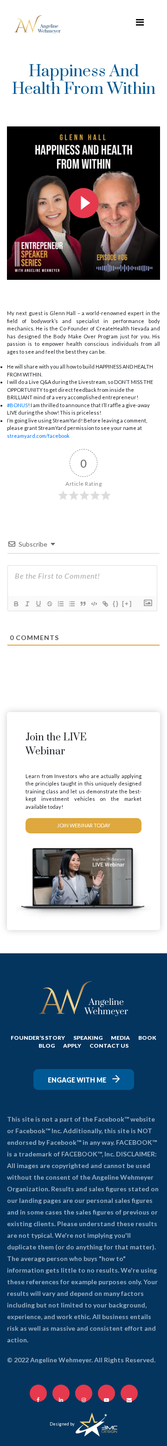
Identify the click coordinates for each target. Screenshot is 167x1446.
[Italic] (26, 603)
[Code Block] (93, 603)
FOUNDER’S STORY (38, 1037)
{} (116, 603)
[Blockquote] (82, 603)
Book (147, 1037)
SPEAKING (88, 1037)
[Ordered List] (60, 603)
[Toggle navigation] (140, 24)
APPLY (72, 1045)
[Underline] (38, 603)
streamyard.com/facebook (38, 436)
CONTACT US (109, 1045)
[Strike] (49, 603)
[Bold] (15, 603)
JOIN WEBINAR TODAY (83, 825)
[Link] (104, 603)
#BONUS (17, 405)
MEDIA (120, 1037)
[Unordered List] (71, 603)
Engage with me (78, 1080)
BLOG (47, 1045)
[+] (127, 603)
